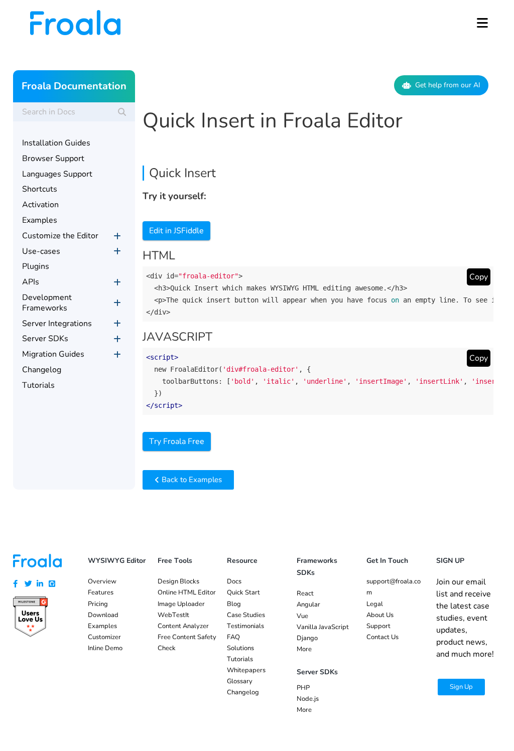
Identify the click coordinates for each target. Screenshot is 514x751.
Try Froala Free (176, 441)
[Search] (122, 111)
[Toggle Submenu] (117, 236)
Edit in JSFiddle (176, 230)
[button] (482, 23)
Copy (478, 276)
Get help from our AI (447, 85)
